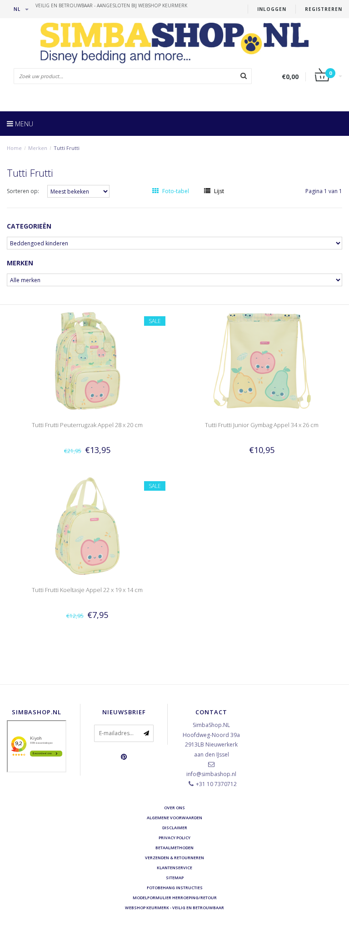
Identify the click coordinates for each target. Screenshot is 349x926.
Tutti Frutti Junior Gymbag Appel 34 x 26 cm (262, 425)
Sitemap (175, 878)
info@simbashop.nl (211, 774)
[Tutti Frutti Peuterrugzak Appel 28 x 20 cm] (87, 360)
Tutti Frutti (67, 147)
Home (14, 147)
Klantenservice (174, 868)
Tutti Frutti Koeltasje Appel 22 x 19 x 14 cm (87, 590)
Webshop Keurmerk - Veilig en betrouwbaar (174, 908)
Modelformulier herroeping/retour (175, 898)
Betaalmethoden (174, 848)
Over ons (174, 808)
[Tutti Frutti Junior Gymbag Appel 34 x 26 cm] (262, 360)
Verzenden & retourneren (174, 858)
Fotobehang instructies (175, 888)
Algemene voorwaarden (174, 818)
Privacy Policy (174, 838)
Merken (37, 147)
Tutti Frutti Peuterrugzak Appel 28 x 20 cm (87, 425)
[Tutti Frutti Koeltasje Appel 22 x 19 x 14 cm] (87, 525)
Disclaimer (174, 828)
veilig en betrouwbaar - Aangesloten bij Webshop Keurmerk (111, 5)
